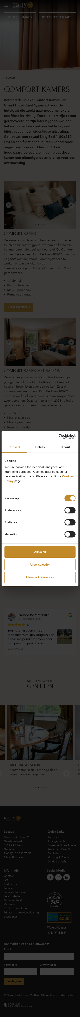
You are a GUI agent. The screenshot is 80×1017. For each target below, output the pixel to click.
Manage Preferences (40, 577)
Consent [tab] (14, 447)
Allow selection (40, 564)
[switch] (70, 510)
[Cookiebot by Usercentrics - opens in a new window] (59, 436)
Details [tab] (40, 447)
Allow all (40, 552)
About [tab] (65, 447)
